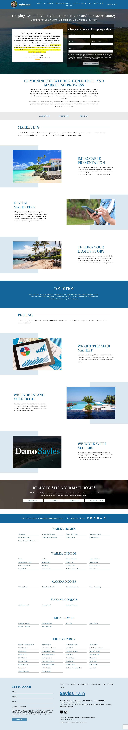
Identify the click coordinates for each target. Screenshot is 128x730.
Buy (99, 684)
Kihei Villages (46, 668)
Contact (63, 687)
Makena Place (23, 587)
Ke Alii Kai (69, 623)
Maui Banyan (22, 658)
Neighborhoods (83, 684)
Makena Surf (46, 605)
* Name (70, 48)
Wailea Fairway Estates (49, 537)
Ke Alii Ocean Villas (48, 654)
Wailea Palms (94, 569)
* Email (70, 41)
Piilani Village (93, 623)
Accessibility (71, 719)
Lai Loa (44, 559)
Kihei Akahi (69, 654)
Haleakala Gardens (95, 648)
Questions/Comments (19, 706)
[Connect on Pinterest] (104, 518)
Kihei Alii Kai (93, 644)
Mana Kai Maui (23, 654)
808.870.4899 (38, 518)
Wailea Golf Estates (48, 534)
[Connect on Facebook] (98, 518)
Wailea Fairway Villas (73, 569)
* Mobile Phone (96, 41)
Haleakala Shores (71, 651)
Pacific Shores (70, 658)
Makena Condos (64, 599)
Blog (44, 3)
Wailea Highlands (95, 534)
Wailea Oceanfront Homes (27, 541)
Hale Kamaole (46, 658)
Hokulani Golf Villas (48, 651)
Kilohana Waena (23, 623)
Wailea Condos (64, 553)
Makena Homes (64, 581)
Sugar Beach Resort (48, 664)
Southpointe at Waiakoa (74, 668)
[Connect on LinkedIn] (94, 518)
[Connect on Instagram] (88, 518)
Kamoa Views (46, 644)
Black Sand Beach (48, 587)
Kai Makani (22, 668)
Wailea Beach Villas (24, 562)
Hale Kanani (93, 664)
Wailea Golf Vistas (72, 534)
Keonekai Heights (24, 626)
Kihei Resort (93, 661)
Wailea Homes (64, 529)
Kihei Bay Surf (22, 648)
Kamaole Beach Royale (26, 644)
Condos (94, 684)
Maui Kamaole (94, 654)
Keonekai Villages (71, 644)
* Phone (14, 701)
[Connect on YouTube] (101, 518)
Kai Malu (45, 565)
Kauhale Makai (23, 661)
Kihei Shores (22, 651)
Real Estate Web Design (66, 722)
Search (73, 684)
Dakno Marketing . (81, 722)
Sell (104, 684)
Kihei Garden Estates (49, 648)
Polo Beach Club (23, 605)
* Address (71, 34)
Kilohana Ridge (47, 623)
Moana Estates (47, 626)
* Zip (92, 34)
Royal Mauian (46, 671)
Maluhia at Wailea (24, 537)
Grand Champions (24, 565)
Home (38, 3)
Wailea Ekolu (46, 569)
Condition (64, 116)
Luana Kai (92, 668)
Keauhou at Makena (72, 587)
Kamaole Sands (94, 651)
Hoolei (20, 559)
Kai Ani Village (23, 664)
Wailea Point (46, 562)
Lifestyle (110, 684)
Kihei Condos (64, 639)
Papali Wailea (22, 569)
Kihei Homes (64, 618)
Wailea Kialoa (70, 537)
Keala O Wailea (94, 559)
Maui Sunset (70, 661)
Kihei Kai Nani (70, 664)
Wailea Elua (70, 562)
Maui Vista (92, 658)
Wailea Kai (21, 534)
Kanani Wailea (70, 565)
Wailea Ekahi (93, 562)
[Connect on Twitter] (91, 518)
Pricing (84, 116)
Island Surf (69, 648)
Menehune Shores (48, 661)
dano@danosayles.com (54, 518)
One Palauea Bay (95, 587)
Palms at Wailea (94, 565)
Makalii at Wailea (71, 559)
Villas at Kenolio (23, 671)
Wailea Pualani (94, 537)
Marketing (44, 116)
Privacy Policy (96, 58)
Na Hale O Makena (72, 605)
